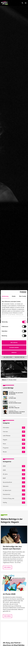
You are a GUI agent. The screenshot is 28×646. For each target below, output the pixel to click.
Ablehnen (14, 352)
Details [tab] (14, 296)
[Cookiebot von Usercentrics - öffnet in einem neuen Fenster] (20, 292)
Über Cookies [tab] (22, 296)
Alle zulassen (14, 342)
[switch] (24, 326)
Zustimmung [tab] (5, 296)
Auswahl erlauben (14, 347)
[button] (22, 3)
